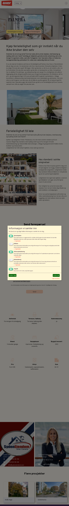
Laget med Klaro (56, 278)
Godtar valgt (12, 275)
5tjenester (17, 241)
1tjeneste (17, 265)
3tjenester (17, 249)
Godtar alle (56, 275)
